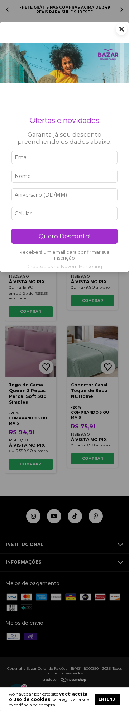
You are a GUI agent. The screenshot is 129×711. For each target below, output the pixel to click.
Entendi (107, 699)
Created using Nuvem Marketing (64, 266)
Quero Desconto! (64, 236)
